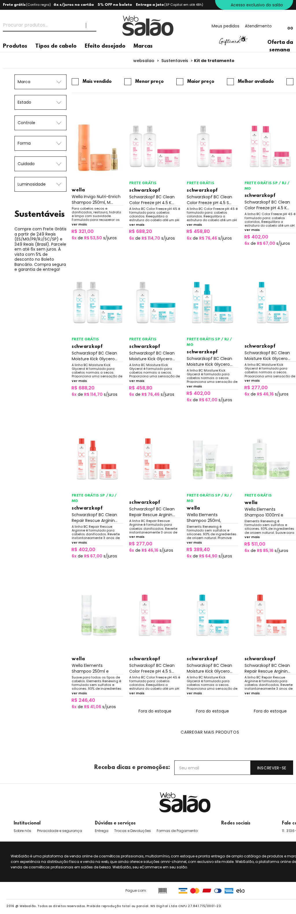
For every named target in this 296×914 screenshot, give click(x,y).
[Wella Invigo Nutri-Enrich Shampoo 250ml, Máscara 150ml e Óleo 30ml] (97, 146)
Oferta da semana (280, 46)
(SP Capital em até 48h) (183, 4)
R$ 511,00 (254, 544)
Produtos (15, 46)
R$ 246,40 (83, 700)
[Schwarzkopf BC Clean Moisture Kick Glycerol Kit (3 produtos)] (97, 302)
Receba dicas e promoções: (132, 767)
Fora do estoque (154, 711)
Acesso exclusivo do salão (257, 5)
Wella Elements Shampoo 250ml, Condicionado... (204, 517)
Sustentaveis (174, 61)
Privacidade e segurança (59, 830)
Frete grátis (14, 5)
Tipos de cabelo (56, 46)
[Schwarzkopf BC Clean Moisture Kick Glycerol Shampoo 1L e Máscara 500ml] (155, 302)
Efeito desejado (105, 46)
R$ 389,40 (198, 549)
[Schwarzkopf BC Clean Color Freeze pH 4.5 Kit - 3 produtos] (155, 146)
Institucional (27, 823)
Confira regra (38, 4)
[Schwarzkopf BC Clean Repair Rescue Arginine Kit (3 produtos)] (97, 459)
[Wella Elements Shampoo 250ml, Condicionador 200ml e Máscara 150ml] (212, 459)
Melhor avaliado (256, 81)
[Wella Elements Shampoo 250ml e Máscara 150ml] (97, 615)
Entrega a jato (150, 5)
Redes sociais (235, 823)
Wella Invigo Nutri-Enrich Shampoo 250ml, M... (96, 199)
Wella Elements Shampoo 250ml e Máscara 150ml (90, 668)
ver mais (79, 224)
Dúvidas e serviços (115, 823)
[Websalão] (185, 802)
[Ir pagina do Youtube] (252, 830)
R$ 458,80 (198, 231)
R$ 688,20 (140, 231)
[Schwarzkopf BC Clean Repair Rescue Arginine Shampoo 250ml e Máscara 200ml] (155, 459)
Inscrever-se (271, 768)
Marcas (143, 46)
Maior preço (200, 81)
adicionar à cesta (97, 248)
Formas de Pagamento (177, 830)
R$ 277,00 (256, 387)
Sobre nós (22, 830)
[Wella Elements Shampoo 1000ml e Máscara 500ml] (270, 459)
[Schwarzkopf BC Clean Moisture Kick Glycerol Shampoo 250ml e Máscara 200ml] (270, 302)
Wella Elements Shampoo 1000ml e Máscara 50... (264, 512)
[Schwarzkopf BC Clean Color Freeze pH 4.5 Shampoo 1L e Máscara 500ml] (212, 146)
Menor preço (149, 81)
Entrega (101, 830)
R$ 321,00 (82, 231)
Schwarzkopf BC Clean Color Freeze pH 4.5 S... (209, 200)
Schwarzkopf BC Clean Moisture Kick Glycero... (94, 356)
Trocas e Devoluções (132, 830)
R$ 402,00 (256, 237)
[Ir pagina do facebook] (223, 831)
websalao (143, 61)
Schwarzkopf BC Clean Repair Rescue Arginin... (94, 517)
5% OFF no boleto (115, 5)
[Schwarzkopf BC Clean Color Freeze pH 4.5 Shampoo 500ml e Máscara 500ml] (155, 615)
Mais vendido (97, 81)
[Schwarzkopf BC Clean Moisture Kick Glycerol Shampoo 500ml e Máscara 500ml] (212, 615)
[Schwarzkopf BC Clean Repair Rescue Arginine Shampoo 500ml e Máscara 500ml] (270, 615)
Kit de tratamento (214, 61)
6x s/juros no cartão (73, 5)
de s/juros (94, 238)
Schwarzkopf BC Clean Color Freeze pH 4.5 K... (152, 200)
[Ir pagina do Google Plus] (237, 831)
